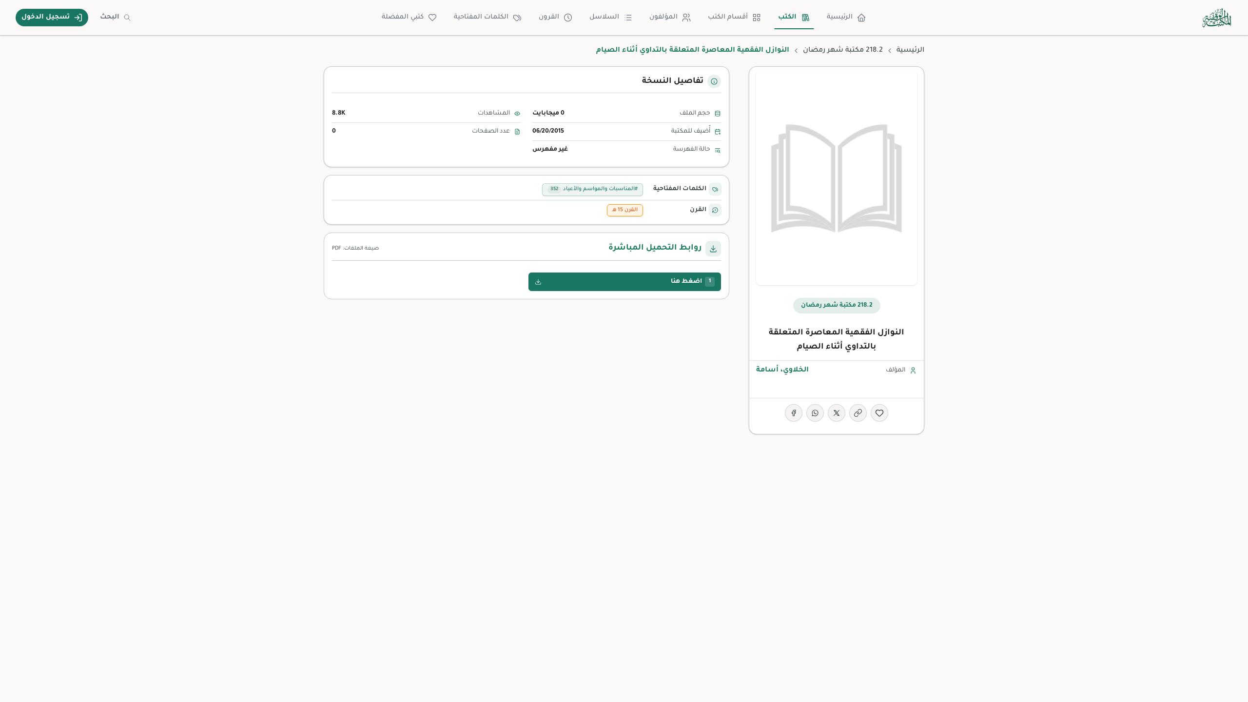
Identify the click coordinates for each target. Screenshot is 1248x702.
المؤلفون (663, 17)
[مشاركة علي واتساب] (815, 413)
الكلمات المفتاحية (481, 17)
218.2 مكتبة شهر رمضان (843, 51)
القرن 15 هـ (625, 210)
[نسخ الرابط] (858, 413)
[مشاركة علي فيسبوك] (793, 413)
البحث (109, 17)
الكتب (787, 17)
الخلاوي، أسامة (782, 370)
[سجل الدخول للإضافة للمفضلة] (879, 413)
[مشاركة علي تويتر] (836, 413)
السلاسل (604, 17)
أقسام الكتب (728, 17)
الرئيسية (840, 17)
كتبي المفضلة (403, 17)
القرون (549, 17)
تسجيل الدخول (45, 17)
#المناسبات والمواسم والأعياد (594, 189)
